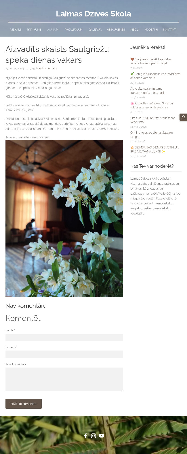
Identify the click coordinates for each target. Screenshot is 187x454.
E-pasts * (11, 347)
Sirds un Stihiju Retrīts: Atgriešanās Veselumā (152, 120)
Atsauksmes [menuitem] (116, 29)
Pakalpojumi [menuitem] (74, 29)
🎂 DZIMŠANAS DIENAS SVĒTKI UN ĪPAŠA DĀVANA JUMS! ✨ (154, 149)
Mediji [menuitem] (134, 29)
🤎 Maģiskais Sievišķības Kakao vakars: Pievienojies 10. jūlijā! (151, 61)
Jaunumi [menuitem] (53, 29)
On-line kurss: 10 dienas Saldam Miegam (151, 134)
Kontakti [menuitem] (170, 29)
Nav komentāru (46, 68)
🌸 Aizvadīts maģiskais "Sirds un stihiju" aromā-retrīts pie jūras (151, 105)
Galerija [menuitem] (95, 29)
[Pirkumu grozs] (183, 117)
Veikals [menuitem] (16, 29)
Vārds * (10, 330)
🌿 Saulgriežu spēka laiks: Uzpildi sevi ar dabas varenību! (155, 76)
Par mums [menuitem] (34, 29)
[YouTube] (101, 436)
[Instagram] (93, 436)
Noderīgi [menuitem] (151, 29)
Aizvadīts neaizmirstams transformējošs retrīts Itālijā (147, 90)
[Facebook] (85, 436)
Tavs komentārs (15, 364)
